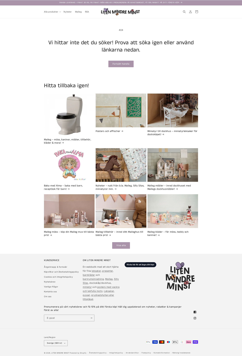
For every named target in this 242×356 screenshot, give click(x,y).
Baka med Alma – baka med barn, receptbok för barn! (63, 187)
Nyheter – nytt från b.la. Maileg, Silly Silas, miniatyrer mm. (120, 187)
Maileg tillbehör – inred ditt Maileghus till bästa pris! (119, 233)
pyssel (86, 295)
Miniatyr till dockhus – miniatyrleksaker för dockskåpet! (172, 133)
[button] (52, 12)
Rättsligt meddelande (181, 353)
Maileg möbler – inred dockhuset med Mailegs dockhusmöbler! (169, 187)
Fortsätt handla (121, 63)
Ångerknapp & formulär (55, 267)
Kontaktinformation (162, 353)
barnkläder (89, 275)
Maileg (109, 279)
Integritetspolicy (116, 353)
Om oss (47, 296)
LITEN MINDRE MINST (60, 353)
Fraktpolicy (146, 353)
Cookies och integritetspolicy (58, 277)
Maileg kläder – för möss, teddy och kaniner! (168, 233)
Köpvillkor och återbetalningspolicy (61, 272)
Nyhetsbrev (50, 282)
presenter (107, 270)
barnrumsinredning (93, 279)
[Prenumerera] (91, 318)
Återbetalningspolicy (97, 353)
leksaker (96, 270)
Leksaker (109, 291)
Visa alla (121, 245)
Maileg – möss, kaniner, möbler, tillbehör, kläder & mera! (67, 141)
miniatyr (87, 287)
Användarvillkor (132, 353)
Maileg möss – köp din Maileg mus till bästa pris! (69, 233)
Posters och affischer (108, 131)
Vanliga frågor (51, 286)
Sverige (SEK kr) (54, 343)
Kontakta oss (50, 291)
